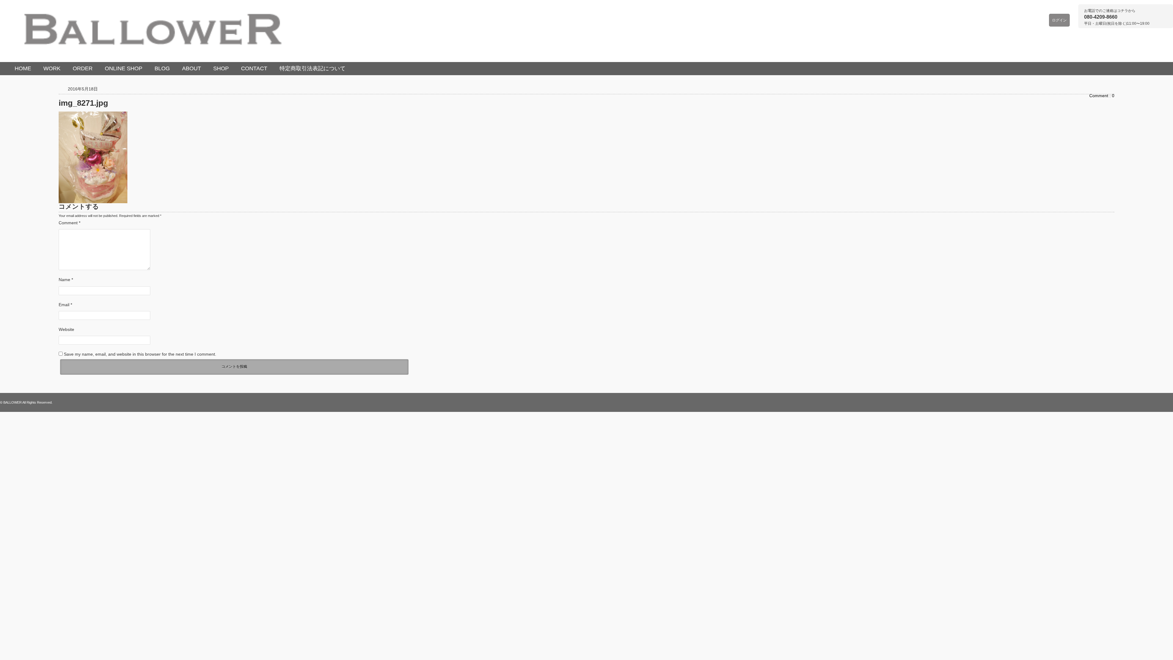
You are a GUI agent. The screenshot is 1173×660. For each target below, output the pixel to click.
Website (66, 329)
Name (66, 279)
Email (65, 304)
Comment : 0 (1101, 95)
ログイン (1059, 20)
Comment (69, 222)
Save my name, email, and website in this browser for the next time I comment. (140, 354)
